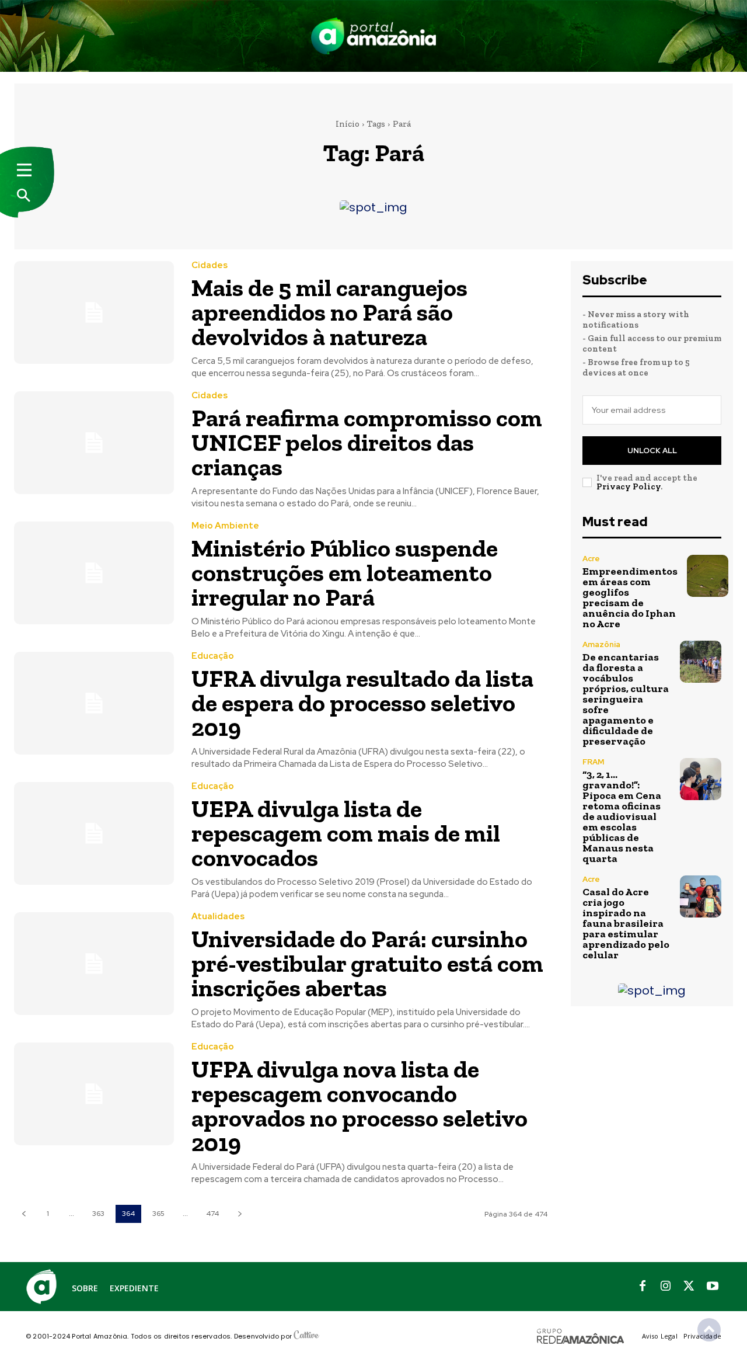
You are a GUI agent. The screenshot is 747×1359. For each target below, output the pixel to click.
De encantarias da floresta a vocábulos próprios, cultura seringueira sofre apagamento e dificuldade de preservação (625, 699)
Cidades (209, 265)
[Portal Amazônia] (373, 36)
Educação (212, 656)
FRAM (593, 762)
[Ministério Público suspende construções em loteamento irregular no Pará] (94, 573)
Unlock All (652, 451)
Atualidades (218, 916)
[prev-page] (23, 1214)
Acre (591, 558)
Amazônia (601, 644)
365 (158, 1213)
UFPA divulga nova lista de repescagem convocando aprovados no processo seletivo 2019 (359, 1106)
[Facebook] (642, 1286)
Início (347, 124)
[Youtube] (712, 1286)
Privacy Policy (628, 486)
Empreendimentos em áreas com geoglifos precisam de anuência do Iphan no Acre (630, 597)
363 (98, 1213)
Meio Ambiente (225, 526)
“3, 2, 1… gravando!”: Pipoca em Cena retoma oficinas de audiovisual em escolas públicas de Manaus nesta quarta (621, 816)
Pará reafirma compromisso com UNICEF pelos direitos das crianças (366, 442)
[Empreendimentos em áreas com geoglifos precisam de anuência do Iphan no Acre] (707, 575)
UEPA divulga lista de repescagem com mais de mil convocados (345, 833)
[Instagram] (666, 1286)
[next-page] (239, 1214)
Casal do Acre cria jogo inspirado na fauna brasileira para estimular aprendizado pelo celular (625, 923)
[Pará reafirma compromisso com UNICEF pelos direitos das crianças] (94, 442)
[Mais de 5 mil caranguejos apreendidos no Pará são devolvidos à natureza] (94, 312)
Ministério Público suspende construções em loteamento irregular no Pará (344, 572)
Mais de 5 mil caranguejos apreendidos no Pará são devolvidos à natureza (329, 312)
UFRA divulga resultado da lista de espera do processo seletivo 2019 (362, 702)
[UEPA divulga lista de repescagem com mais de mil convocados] (94, 833)
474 (212, 1213)
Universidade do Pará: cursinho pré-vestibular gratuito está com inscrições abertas (367, 963)
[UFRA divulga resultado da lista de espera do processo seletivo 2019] (94, 703)
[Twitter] (689, 1286)
